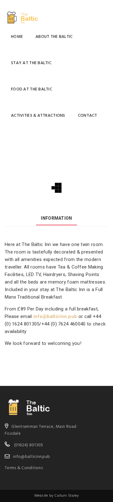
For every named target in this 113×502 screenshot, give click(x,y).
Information (56, 218)
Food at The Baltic (31, 89)
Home (17, 36)
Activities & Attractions (38, 115)
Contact (87, 115)
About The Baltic (54, 36)
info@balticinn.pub (55, 316)
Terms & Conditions (24, 468)
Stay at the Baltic (31, 63)
